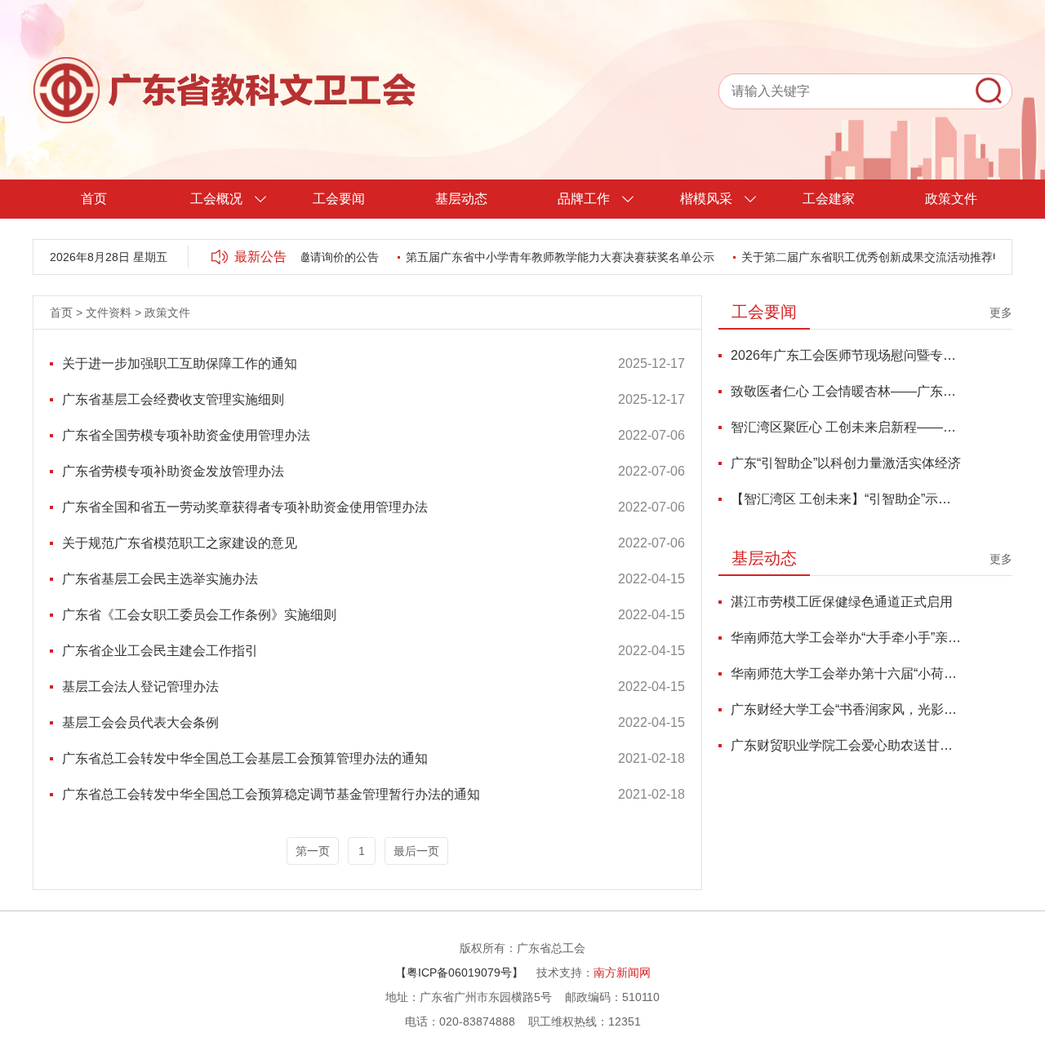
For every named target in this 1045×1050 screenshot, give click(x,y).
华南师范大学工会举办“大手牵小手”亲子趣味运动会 (846, 638)
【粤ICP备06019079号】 (459, 972)
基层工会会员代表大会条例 (140, 722)
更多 (1000, 312)
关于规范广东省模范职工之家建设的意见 (179, 543)
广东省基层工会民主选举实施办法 (160, 579)
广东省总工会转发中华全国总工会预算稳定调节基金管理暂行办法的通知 (271, 794)
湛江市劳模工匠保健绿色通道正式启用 (842, 602)
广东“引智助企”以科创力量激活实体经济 (846, 463)
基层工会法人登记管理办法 (140, 686)
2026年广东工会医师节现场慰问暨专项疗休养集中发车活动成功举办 (846, 355)
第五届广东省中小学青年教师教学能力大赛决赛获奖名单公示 (551, 257)
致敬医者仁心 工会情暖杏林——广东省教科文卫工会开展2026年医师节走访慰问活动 (846, 391)
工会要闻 (339, 199)
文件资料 (108, 312)
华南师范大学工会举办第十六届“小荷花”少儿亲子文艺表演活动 (846, 673)
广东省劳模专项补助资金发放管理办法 (173, 471)
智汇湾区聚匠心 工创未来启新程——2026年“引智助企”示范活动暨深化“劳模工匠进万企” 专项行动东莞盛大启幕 (846, 427)
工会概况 (216, 199)
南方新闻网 (622, 972)
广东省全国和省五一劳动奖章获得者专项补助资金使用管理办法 (245, 507)
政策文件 (951, 199)
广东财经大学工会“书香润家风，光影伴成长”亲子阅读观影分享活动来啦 (846, 709)
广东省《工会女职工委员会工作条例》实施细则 (199, 615)
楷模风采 (706, 199)
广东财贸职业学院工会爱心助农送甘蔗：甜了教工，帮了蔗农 (846, 745)
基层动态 (461, 199)
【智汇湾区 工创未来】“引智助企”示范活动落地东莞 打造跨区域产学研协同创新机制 (846, 499)
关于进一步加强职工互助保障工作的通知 (179, 363)
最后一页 (416, 850)
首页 (94, 199)
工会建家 (829, 199)
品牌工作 (584, 199)
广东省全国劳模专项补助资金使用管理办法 (186, 435)
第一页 (313, 850)
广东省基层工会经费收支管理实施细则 (173, 399)
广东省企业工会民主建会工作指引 (160, 651)
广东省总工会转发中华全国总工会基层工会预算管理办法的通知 (245, 758)
